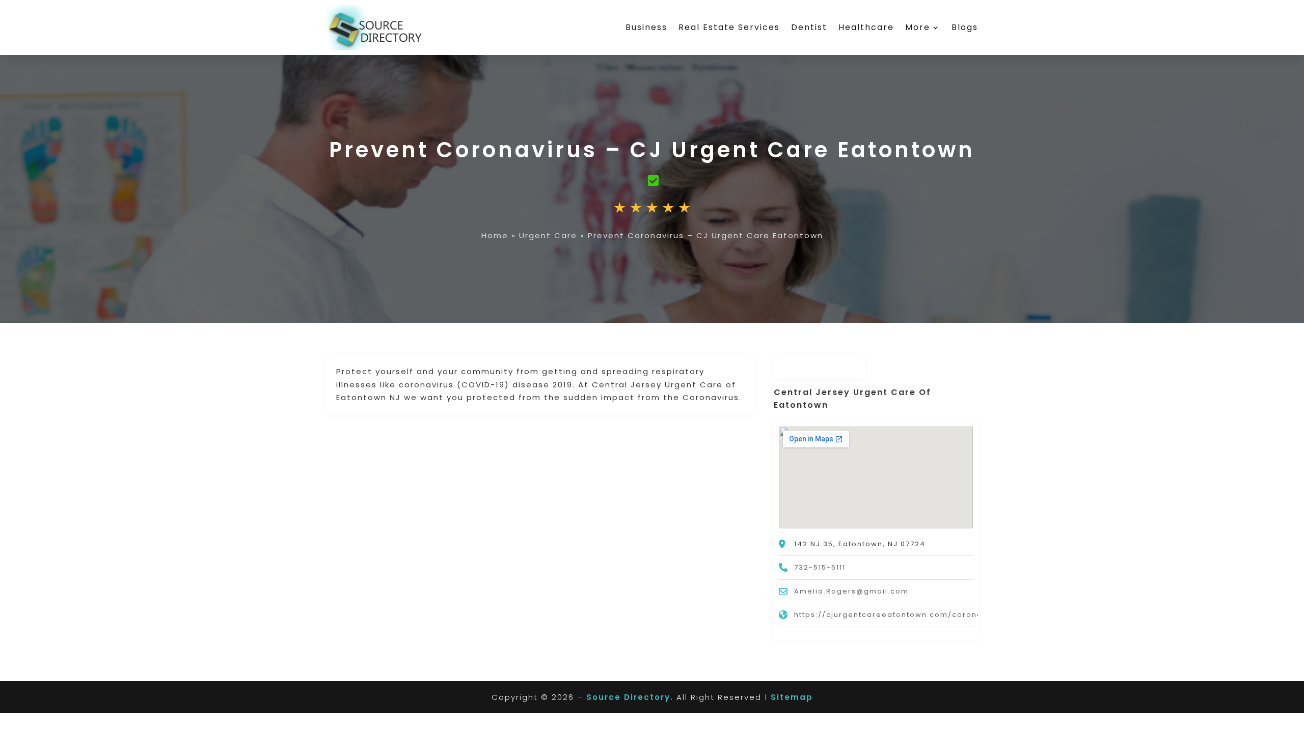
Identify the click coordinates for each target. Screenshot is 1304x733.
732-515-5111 (820, 567)
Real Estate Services (729, 27)
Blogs (965, 27)
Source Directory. (629, 697)
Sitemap (792, 697)
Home (494, 235)
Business (646, 27)
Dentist (809, 27)
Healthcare (866, 27)
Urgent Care (548, 235)
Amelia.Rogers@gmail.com (851, 591)
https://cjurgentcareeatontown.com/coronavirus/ (900, 614)
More (917, 27)
